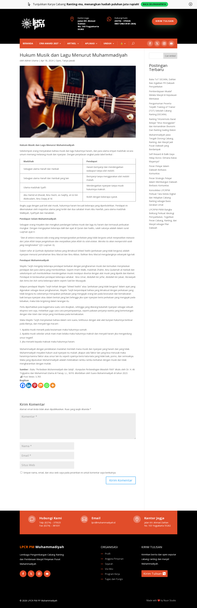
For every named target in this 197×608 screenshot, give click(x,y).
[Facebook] (22, 385)
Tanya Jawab (68, 60)
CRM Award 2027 (48, 43)
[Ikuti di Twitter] (31, 573)
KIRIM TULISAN (165, 21)
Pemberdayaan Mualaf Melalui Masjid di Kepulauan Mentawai (163, 95)
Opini (58, 60)
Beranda (28, 43)
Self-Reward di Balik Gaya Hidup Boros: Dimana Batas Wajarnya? (163, 158)
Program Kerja (112, 573)
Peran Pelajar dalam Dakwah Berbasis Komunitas (159, 170)
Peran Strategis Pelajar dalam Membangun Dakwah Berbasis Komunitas (163, 182)
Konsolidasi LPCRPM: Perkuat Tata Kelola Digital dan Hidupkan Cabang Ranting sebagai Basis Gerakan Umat (162, 197)
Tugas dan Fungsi (114, 579)
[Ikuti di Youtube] (171, 43)
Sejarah (109, 563)
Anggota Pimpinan (114, 558)
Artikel (71, 43)
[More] (52, 385)
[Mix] (40, 385)
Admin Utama (31, 60)
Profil (107, 553)
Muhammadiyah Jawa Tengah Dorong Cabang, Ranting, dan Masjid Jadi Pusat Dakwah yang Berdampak (161, 142)
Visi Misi (109, 568)
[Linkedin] (28, 385)
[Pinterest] (34, 385)
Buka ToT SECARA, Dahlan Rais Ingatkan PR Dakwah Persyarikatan (162, 83)
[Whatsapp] (46, 385)
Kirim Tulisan (152, 574)
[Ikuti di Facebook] (150, 43)
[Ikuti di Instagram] (164, 43)
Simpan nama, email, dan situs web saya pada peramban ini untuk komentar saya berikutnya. (69, 472)
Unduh (107, 43)
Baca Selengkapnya (154, 4)
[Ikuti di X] (157, 43)
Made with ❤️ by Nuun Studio (161, 600)
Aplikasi (90, 43)
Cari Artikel (170, 55)
